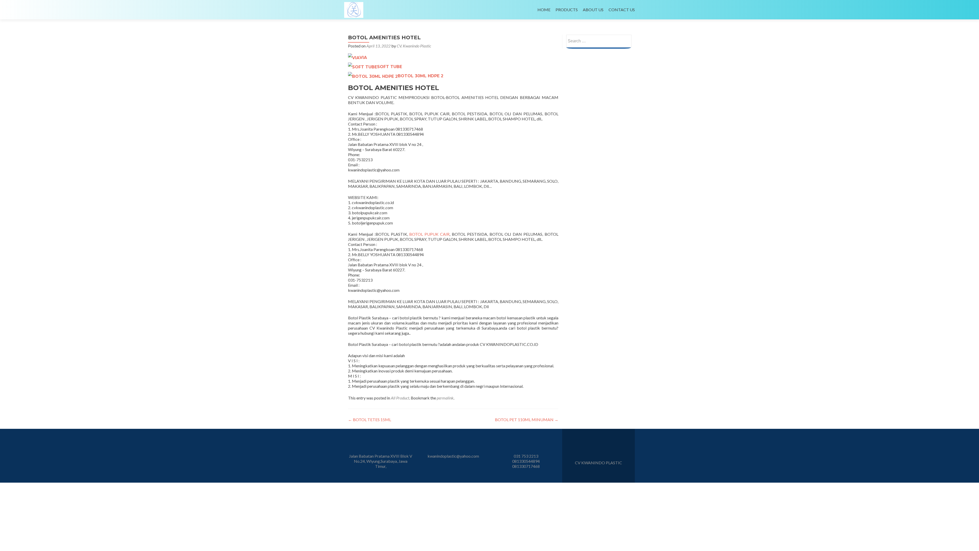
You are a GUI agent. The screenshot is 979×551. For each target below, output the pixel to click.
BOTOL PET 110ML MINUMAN (526, 419)
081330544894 (526, 461)
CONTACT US (622, 9)
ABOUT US (593, 9)
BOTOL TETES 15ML (369, 419)
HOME (543, 9)
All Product (400, 397)
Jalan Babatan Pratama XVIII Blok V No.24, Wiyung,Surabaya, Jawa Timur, (380, 461)
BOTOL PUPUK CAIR (429, 234)
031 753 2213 (526, 456)
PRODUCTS (567, 9)
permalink (445, 397)
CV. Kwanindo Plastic (414, 45)
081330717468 (526, 466)
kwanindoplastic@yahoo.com (453, 456)
